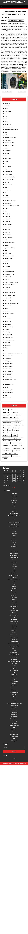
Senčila (6, 308)
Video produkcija (9, 371)
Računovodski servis (10, 292)
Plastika (7, 269)
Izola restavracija (9, 174)
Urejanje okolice (8, 363)
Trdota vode (8, 358)
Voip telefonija (8, 376)
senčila (13, 443)
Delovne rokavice (9, 127)
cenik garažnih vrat (14, 409)
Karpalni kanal (8, 190)
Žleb (6, 395)
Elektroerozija (8, 140)
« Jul (13, 487)
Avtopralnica (8, 111)
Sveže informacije (14, 2)
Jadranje (7, 182)
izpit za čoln (16, 422)
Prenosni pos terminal (10, 284)
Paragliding (7, 261)
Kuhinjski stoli (8, 203)
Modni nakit (7, 221)
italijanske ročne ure (18, 420)
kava (23, 425)
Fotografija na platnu (10, 142)
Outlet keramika (8, 258)
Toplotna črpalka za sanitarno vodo (15, 20)
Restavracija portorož (10, 295)
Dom (6, 132)
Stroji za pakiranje (9, 326)
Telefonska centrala (9, 340)
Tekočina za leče (9, 337)
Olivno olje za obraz (9, 242)
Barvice (6, 113)
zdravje (14, 453)
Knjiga (6, 195)
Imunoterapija (8, 166)
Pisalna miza (8, 266)
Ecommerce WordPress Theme (9, 763)
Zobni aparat (8, 397)
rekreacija (18, 440)
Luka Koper (7, 213)
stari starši (14, 445)
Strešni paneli (8, 324)
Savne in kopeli (8, 305)
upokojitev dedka (16, 448)
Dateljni (6, 121)
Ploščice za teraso (9, 274)
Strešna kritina (8, 319)
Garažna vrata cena (9, 145)
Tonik (6, 350)
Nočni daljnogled (9, 237)
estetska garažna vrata (8, 414)
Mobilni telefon (8, 219)
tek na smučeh (6, 448)
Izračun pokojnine (9, 179)
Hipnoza (7, 153)
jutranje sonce (17, 425)
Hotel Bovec (8, 158)
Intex (6, 169)
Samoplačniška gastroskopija (12, 303)
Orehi (6, 250)
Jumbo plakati (8, 184)
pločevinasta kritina (7, 438)
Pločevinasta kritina (9, 271)
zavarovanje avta (7, 453)
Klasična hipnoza (7, 427)
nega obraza (15, 432)
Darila (6, 119)
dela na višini (6, 412)
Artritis (6, 108)
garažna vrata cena (7, 417)
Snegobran (7, 311)
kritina (4, 430)
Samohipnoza (6, 443)
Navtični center (8, 224)
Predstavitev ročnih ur (8, 440)
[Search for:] (14, 747)
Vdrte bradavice (8, 369)
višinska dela (16, 450)
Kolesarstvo (8, 198)
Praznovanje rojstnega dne (11, 282)
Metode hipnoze (6, 432)
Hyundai (7, 161)
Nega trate (7, 229)
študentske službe (17, 456)
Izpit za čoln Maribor (10, 177)
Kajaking (7, 187)
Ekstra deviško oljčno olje (11, 137)
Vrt (5, 382)
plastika (14, 435)
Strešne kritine (8, 321)
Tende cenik (7, 345)
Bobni (6, 116)
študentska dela (6, 456)
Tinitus (6, 347)
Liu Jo (6, 211)
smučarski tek (6, 445)
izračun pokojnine (7, 425)
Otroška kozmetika (9, 255)
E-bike (6, 135)
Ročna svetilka (8, 298)
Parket (6, 263)
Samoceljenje (8, 300)
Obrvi (6, 240)
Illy (5, 163)
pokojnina (22, 438)
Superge (7, 329)
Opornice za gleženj (9, 248)
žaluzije (5, 458)
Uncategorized (8, 361)
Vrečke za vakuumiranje (10, 379)
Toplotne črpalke (9, 355)
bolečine (5, 409)
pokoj (15, 438)
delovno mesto (15, 412)
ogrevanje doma (6, 435)
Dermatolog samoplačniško (11, 129)
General (6, 148)
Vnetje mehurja (8, 374)
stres (21, 445)
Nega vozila (7, 232)
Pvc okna (7, 290)
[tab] (1, 6)
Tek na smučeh (8, 334)
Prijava (14, 758)
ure (23, 448)
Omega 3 (7, 245)
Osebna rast (8, 253)
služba (19, 443)
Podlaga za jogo (9, 277)
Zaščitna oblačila (9, 390)
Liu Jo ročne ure (17, 430)
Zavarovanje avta (9, 392)
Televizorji (7, 342)
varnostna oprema (7, 450)
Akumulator (7, 103)
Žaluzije (6, 387)
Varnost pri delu (8, 366)
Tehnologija (7, 332)
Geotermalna (8, 150)
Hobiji (6, 156)
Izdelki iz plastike (9, 171)
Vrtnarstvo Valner (9, 384)
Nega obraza (8, 227)
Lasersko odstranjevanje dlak (12, 205)
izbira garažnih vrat (7, 422)
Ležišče (6, 208)
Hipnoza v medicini (7, 420)
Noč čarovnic (8, 234)
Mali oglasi (7, 216)
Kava (6, 192)
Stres (6, 316)
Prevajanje (7, 287)
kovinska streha (16, 427)
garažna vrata (19, 414)
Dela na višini (8, 124)
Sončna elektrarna (9, 313)
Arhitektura (7, 106)
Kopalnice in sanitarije (10, 200)
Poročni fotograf (9, 279)
